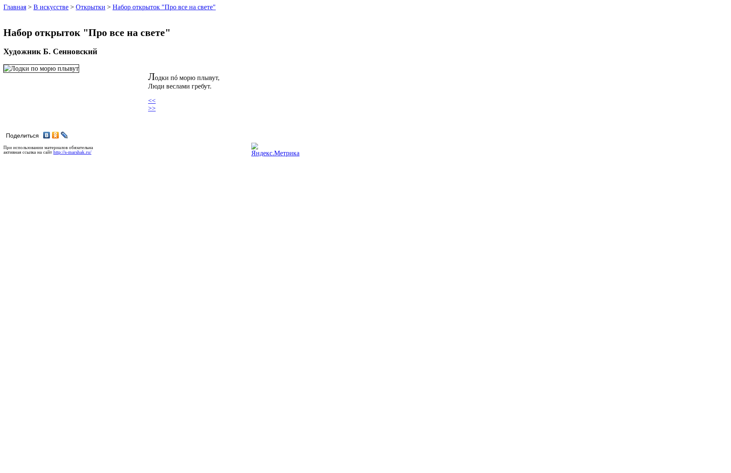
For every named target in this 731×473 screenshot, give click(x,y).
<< (152, 100)
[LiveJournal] (64, 135)
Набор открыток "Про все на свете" (164, 7)
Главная (14, 7)
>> (152, 108)
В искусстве (51, 7)
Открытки (90, 7)
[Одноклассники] (55, 135)
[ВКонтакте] (46, 135)
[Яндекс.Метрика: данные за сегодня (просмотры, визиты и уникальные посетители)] (275, 150)
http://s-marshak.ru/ (72, 152)
